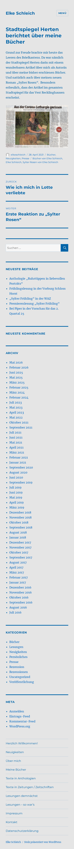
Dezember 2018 (20, 512)
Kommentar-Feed (22, 721)
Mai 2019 (15, 497)
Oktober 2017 (18, 552)
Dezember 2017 (20, 542)
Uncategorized (19, 677)
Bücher (51, 154)
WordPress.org (19, 726)
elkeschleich (18, 154)
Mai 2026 (16, 362)
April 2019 (16, 502)
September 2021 (20, 427)
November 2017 (20, 547)
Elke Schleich (20, 13)
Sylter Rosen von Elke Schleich (40, 162)
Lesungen (16, 647)
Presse (25, 158)
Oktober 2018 (18, 522)
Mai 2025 (16, 377)
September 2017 (20, 557)
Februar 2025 (18, 387)
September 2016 (21, 602)
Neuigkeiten (13, 158)
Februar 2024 (18, 397)
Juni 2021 (15, 437)
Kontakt (11, 822)
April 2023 (16, 412)
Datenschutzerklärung (22, 831)
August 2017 (18, 562)
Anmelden (16, 711)
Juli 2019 (15, 487)
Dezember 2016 (20, 587)
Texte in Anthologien (21, 778)
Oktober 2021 (18, 422)
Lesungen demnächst (22, 796)
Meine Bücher (16, 769)
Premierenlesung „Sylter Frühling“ (34, 303)
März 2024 (17, 392)
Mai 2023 (15, 407)
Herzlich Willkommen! (22, 743)
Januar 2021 (17, 462)
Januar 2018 (17, 537)
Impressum (14, 813)
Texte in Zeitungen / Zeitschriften (30, 787)
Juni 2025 (16, 372)
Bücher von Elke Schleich (47, 158)
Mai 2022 (16, 417)
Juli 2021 (15, 432)
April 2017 (16, 567)
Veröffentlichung (21, 682)
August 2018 (18, 532)
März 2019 (16, 507)
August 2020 (18, 472)
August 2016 (18, 607)
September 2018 (20, 527)
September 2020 (21, 467)
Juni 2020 (16, 477)
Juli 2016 (15, 612)
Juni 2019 (16, 492)
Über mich (13, 761)
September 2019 (21, 482)
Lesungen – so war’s (20, 804)
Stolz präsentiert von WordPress (42, 842)
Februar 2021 (18, 457)
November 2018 (20, 517)
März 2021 (16, 452)
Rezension (16, 667)
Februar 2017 (18, 577)
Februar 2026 (19, 367)
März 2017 (16, 572)
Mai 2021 (15, 442)
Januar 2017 (17, 582)
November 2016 (20, 592)
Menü (62, 13)
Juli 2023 (15, 402)
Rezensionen (18, 672)
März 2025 (17, 382)
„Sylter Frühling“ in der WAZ (30, 298)
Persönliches (18, 657)
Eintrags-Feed (19, 716)
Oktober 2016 (19, 597)
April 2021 (16, 447)
